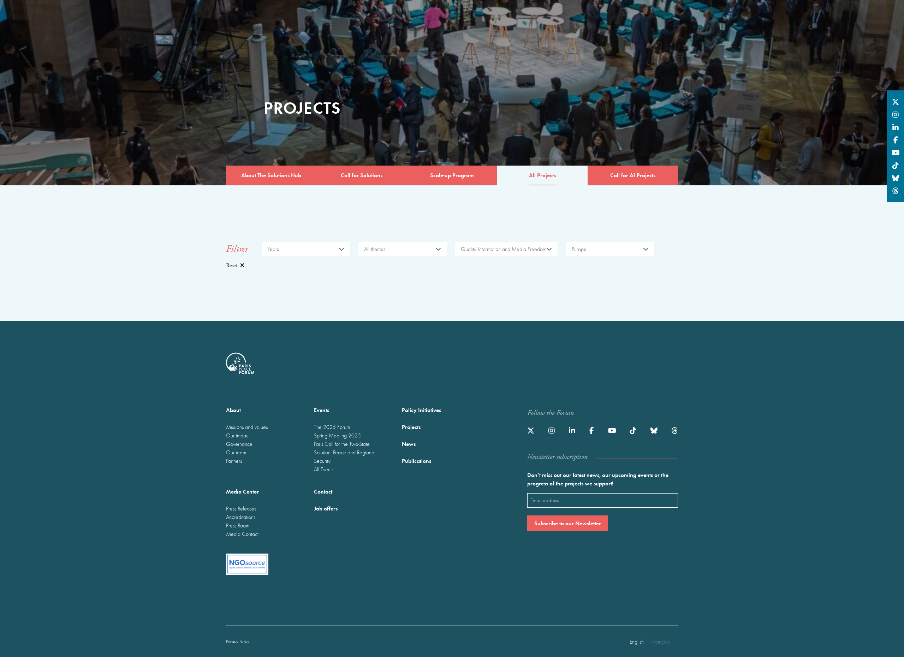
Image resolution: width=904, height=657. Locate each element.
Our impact (238, 435)
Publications (416, 460)
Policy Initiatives (421, 409)
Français (661, 641)
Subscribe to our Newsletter (567, 523)
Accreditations (240, 516)
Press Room (237, 525)
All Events (323, 469)
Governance (239, 443)
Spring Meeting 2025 (337, 435)
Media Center (242, 491)
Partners (234, 460)
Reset (231, 265)
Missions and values (247, 426)
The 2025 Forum (332, 426)
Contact (323, 491)
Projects (411, 426)
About (233, 409)
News (409, 443)
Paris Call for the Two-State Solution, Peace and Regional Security (344, 452)
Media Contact (242, 533)
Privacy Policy (237, 641)
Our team (236, 452)
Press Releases (241, 508)
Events (321, 409)
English (637, 641)
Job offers (326, 508)
